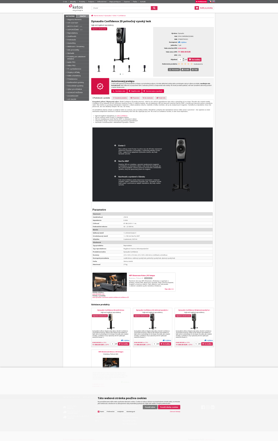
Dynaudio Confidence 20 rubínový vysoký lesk (152, 310)
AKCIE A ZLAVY (73, 26)
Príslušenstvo (72, 79)
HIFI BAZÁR (71, 99)
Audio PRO (71, 62)
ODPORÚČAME (73, 29)
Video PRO (71, 65)
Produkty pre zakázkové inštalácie (76, 57)
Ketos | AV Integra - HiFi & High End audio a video (76, 7)
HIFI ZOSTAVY (72, 23)
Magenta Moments (74, 19)
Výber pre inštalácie (74, 89)
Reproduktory (72, 33)
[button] (120, 74)
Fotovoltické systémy (75, 86)
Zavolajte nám (120, 91)
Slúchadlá (70, 53)
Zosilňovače (71, 36)
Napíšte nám (135, 91)
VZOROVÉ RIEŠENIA (75, 92)
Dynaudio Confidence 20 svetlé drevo (110, 310)
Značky (83, 16)
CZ (209, 2)
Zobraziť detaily (175, 411)
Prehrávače (71, 40)
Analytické (120, 411)
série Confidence (122, 116)
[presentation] (101, 98)
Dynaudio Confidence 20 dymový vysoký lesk (194, 310)
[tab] (101, 98)
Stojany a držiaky (73, 72)
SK (213, 2)
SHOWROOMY (72, 96)
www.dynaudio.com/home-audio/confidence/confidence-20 (110, 297)
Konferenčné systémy (75, 82)
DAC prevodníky (73, 50)
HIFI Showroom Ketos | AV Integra (110, 352)
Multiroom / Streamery (75, 46)
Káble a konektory (74, 75)
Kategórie (70, 16)
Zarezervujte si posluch (154, 91)
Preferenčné (110, 411)
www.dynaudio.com (98, 294)
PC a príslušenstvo (74, 69)
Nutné (102, 411)
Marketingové (131, 411)
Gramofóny (71, 43)
